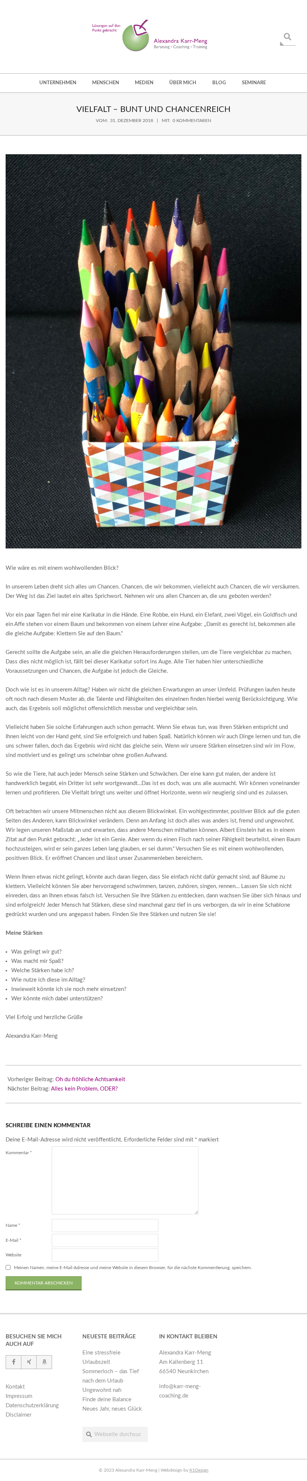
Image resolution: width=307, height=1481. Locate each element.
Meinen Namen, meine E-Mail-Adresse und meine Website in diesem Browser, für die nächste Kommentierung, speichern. (133, 1267)
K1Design (199, 1470)
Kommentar (19, 1152)
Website (13, 1255)
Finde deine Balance (106, 1399)
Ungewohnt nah (101, 1390)
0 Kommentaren (192, 120)
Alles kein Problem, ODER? (84, 1089)
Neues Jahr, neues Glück (112, 1409)
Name (13, 1225)
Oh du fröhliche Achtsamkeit (90, 1079)
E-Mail (13, 1240)
